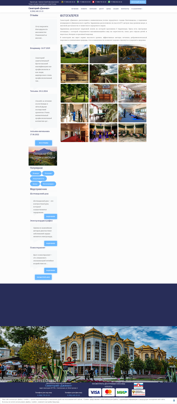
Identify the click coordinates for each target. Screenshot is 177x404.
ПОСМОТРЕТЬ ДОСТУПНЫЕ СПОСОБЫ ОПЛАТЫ (108, 385)
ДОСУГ (101, 9)
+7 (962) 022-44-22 (116, 2)
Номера (36, 173)
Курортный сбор (106, 295)
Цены (35, 184)
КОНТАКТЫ (125, 9)
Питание (39, 322)
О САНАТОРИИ (136, 9)
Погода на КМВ (42, 298)
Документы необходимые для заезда (115, 304)
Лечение (48, 173)
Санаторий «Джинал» (39, 8)
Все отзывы (43, 143)
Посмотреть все (43, 277)
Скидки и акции (42, 302)
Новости (39, 306)
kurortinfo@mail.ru (63, 367)
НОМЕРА (84, 9)
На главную (40, 287)
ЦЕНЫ (108, 9)
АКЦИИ (116, 9)
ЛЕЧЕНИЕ (74, 9)
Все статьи (98, 322)
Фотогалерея (48, 184)
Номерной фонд (42, 295)
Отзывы (39, 318)
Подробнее (50, 216)
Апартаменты (38, 178)
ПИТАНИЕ (93, 9)
